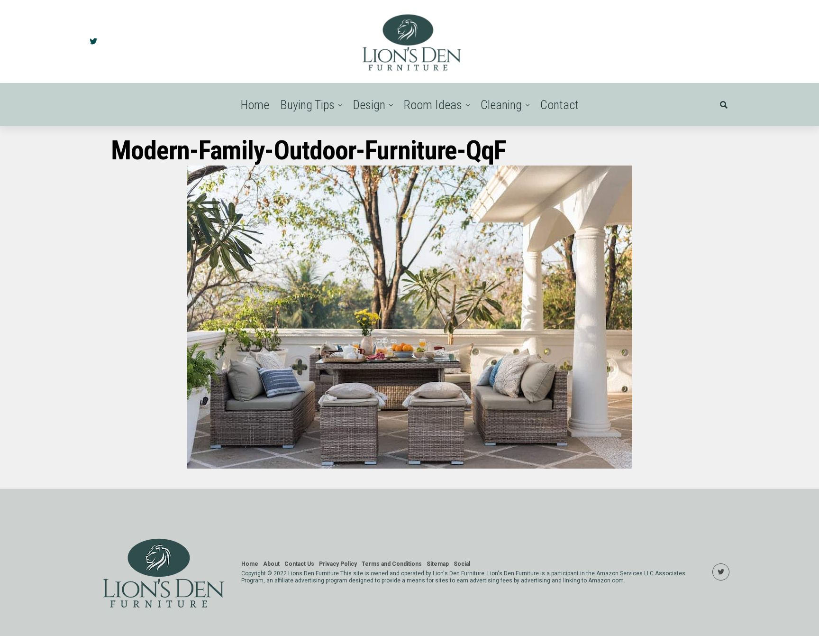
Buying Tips (308, 105)
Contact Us (299, 564)
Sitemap (438, 564)
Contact (559, 105)
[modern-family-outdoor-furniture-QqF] (409, 465)
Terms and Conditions (392, 564)
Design (369, 105)
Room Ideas (433, 105)
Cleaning (501, 105)
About (271, 564)
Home (255, 105)
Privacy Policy (338, 564)
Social (462, 564)
